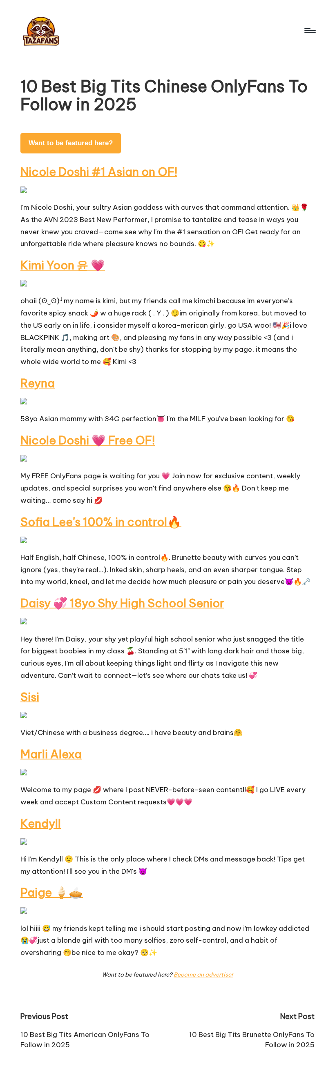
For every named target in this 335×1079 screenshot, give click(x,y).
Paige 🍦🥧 (51, 892)
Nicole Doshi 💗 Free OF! (87, 440)
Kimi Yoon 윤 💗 (62, 265)
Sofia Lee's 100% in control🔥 (100, 522)
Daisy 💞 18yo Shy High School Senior (122, 603)
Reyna (37, 383)
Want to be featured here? (71, 143)
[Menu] (309, 30)
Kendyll (40, 823)
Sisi (29, 697)
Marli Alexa (51, 754)
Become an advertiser (203, 974)
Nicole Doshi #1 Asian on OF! (98, 171)
